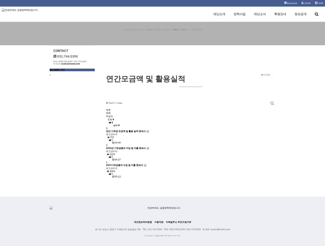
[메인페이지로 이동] (51, 70)
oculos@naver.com (70, 64)
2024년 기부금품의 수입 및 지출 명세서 (126, 148)
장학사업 (240, 14)
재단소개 (219, 14)
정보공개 (301, 14)
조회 (110, 119)
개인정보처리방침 (143, 222)
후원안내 (280, 14)
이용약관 (158, 222)
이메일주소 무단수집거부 (178, 222)
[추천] (111, 122)
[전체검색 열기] (316, 14)
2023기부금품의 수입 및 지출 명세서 (125, 165)
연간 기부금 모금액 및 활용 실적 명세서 (126, 131)
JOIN (62, 70)
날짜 (115, 125)
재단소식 (260, 14)
